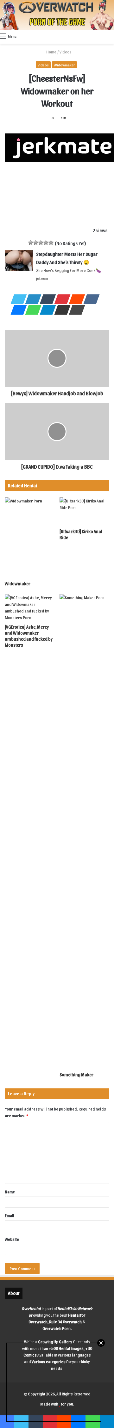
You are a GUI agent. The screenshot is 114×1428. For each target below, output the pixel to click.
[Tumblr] (46, 299)
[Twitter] (16, 299)
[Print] (75, 310)
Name (10, 1191)
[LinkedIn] (31, 299)
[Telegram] (46, 310)
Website (12, 1239)
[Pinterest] (60, 299)
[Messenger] (16, 310)
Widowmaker (64, 65)
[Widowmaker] (29, 537)
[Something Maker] (84, 831)
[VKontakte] (89, 299)
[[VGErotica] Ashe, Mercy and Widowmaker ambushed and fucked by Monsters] (29, 607)
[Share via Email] (60, 310)
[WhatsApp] (31, 310)
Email (9, 1215)
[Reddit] (75, 299)
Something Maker (76, 1074)
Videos (66, 51)
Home (51, 51)
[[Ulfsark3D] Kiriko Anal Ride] (84, 511)
